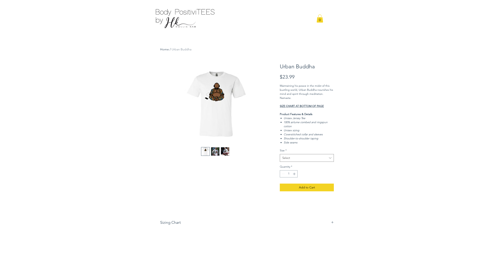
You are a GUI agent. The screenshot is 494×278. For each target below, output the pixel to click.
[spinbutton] (288, 173)
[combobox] (307, 158)
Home (164, 49)
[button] (319, 18)
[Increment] (294, 173)
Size (283, 150)
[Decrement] (282, 173)
